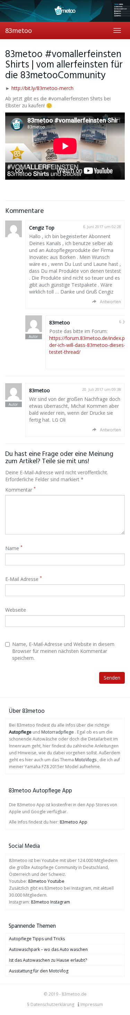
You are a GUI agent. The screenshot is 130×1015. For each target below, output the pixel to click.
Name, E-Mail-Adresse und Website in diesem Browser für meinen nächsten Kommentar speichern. (63, 651)
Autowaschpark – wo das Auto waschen (48, 949)
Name (14, 548)
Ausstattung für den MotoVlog (38, 971)
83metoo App (73, 822)
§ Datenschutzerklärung (50, 1004)
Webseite (15, 610)
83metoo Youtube (46, 881)
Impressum (91, 1004)
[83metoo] (65, 11)
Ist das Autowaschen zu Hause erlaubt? (48, 960)
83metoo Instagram (50, 902)
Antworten (110, 302)
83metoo (18, 30)
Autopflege (20, 732)
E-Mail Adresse (23, 579)
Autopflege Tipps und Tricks (37, 939)
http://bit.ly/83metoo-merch (42, 88)
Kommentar (20, 489)
